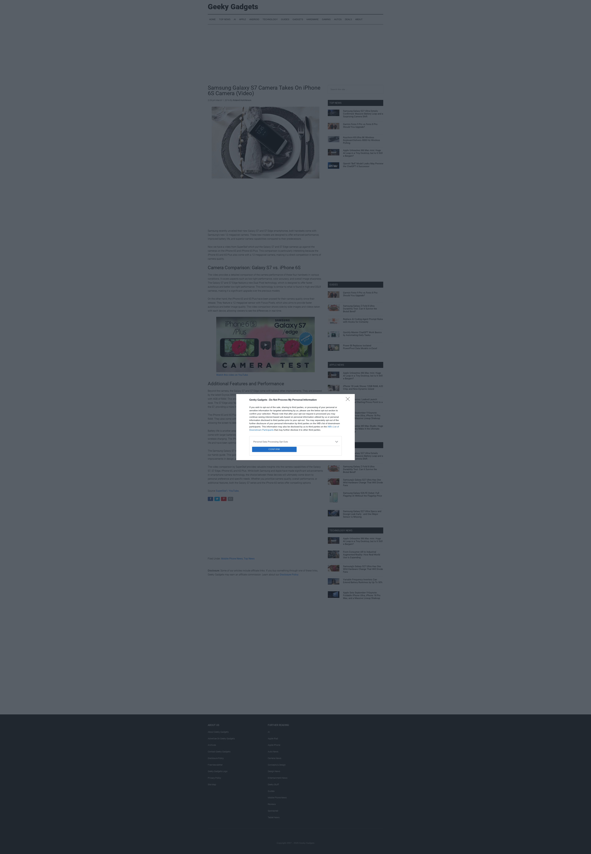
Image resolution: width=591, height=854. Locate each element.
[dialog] (295, 427)
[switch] (334, 426)
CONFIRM (274, 471)
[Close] (349, 378)
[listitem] (295, 419)
